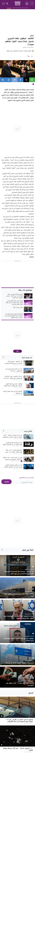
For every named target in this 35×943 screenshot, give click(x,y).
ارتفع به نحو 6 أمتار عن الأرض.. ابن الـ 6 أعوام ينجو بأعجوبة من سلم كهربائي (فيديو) (19, 722)
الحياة (31, 257)
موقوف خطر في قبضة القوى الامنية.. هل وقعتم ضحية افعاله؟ (13, 385)
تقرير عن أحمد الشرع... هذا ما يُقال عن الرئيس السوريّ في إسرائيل (12, 458)
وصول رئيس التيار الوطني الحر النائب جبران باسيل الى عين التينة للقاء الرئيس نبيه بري (14, 302)
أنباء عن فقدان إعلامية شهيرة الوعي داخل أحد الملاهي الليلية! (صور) (13, 466)
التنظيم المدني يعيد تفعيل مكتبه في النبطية (12, 392)
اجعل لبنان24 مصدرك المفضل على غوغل (18, 51)
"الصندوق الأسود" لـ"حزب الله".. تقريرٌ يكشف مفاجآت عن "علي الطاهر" (13, 451)
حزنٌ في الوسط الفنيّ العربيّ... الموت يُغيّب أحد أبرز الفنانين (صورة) (12, 443)
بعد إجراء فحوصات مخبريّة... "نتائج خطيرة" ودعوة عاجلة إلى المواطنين (12, 436)
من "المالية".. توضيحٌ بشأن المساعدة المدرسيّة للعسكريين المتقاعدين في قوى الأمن (13, 362)
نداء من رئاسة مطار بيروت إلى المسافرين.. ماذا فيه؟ (13, 370)
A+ (29, 56)
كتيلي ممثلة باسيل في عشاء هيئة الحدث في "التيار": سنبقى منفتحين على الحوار (14, 296)
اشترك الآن (9, 8)
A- (32, 56)
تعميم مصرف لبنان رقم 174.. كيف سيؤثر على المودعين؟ (20, 684)
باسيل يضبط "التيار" (18, 307)
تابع (17, 351)
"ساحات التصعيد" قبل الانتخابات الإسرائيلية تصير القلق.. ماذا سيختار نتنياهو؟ (12, 377)
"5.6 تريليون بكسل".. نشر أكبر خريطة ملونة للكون (18, 749)
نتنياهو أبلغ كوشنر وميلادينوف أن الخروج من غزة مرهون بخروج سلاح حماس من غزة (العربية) (14, 315)
